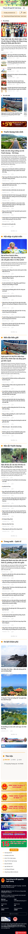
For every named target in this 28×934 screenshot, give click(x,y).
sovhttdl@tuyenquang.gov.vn (20, 900)
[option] (14, 852)
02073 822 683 (4, 900)
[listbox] (14, 862)
